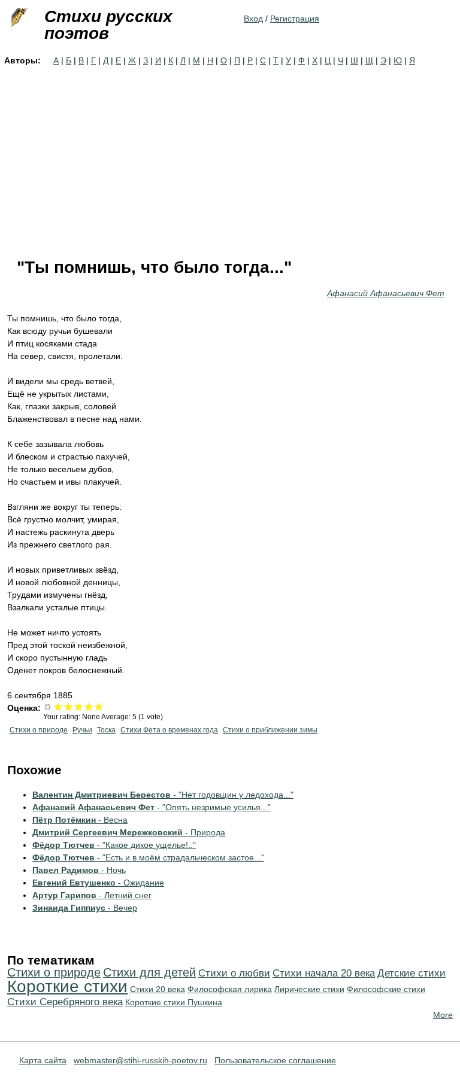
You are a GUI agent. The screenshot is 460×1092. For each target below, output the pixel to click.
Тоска (106, 730)
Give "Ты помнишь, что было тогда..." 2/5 (68, 706)
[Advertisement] (230, 157)
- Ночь (79, 870)
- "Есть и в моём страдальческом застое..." (148, 857)
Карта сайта (42, 1060)
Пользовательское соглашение (275, 1060)
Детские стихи (411, 973)
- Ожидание (98, 882)
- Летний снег (92, 895)
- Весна (80, 820)
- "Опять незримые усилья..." (151, 807)
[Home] (18, 18)
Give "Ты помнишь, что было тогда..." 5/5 (99, 706)
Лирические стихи (309, 989)
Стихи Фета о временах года (169, 730)
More (443, 1015)
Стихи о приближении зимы (270, 730)
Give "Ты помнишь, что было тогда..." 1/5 (58, 706)
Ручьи (82, 730)
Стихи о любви (234, 973)
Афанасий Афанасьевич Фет (385, 293)
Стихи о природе (39, 730)
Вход (253, 18)
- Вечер (84, 907)
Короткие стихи (67, 986)
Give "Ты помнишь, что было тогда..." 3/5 (79, 706)
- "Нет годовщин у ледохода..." (162, 794)
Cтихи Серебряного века (65, 1002)
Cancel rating (48, 706)
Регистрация (294, 18)
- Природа (128, 832)
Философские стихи (386, 989)
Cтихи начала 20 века (324, 973)
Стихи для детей (149, 972)
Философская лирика (229, 989)
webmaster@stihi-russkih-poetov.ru (140, 1060)
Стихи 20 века (157, 989)
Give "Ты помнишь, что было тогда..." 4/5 (89, 706)
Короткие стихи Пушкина (173, 1002)
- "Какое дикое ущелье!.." (114, 845)
